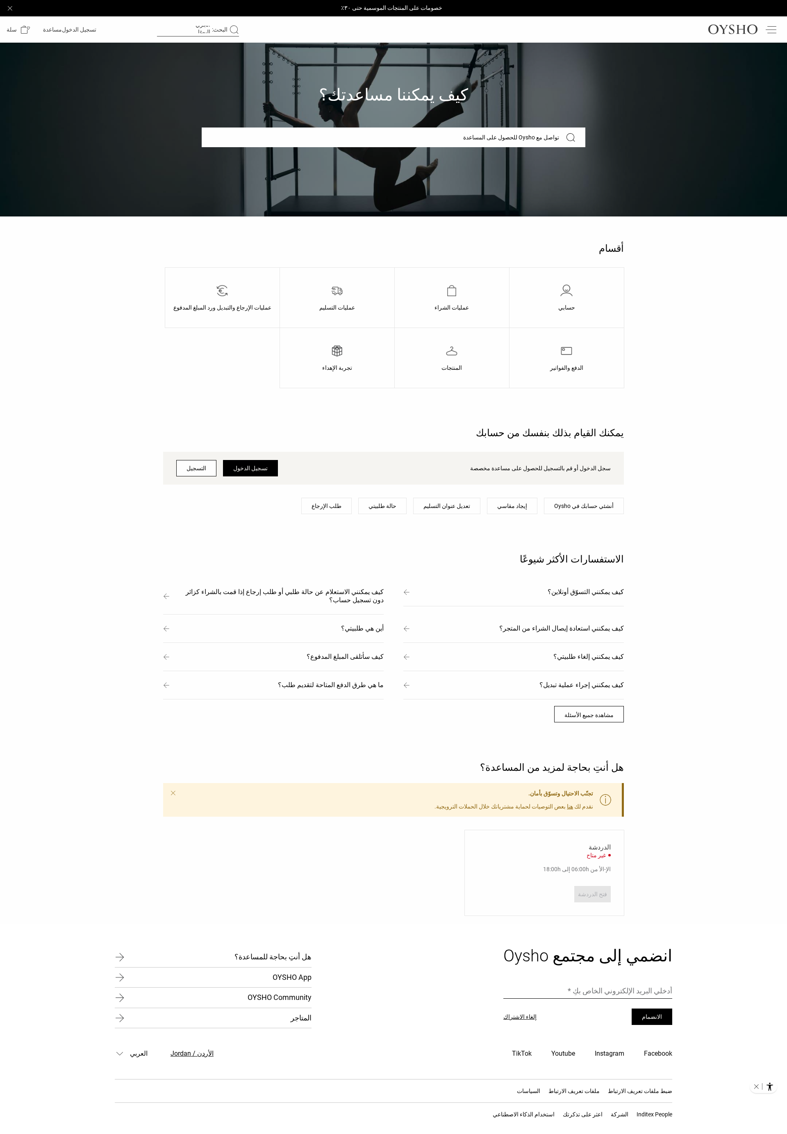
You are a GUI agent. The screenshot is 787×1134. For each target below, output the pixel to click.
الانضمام (652, 1016)
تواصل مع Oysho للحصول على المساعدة (511, 137)
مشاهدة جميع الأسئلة (589, 715)
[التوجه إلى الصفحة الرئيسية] (732, 29)
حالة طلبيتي (382, 506)
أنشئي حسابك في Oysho (584, 506)
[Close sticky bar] (10, 8)
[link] (80, 29)
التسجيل (196, 468)
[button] (18, 30)
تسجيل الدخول (250, 468)
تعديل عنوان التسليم (446, 506)
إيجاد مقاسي (512, 506)
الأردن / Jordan (192, 1053)
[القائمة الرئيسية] (770, 29)
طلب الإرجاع (326, 506)
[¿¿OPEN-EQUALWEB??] (763, 1086)
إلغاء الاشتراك (520, 1016)
